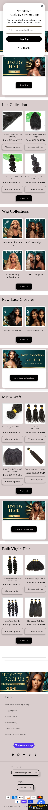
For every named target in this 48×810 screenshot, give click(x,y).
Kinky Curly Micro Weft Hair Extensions (12, 428)
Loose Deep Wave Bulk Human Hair (12, 580)
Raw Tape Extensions (24, 378)
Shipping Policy (12, 710)
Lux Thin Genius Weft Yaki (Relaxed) (12, 136)
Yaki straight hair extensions (35, 469)
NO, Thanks (24, 47)
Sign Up (24, 39)
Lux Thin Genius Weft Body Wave (13, 178)
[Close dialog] (42, 6)
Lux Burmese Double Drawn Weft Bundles (35, 178)
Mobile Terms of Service (15, 735)
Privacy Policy (11, 723)
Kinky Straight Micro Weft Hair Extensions (12, 470)
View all (24, 198)
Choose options (12, 147)
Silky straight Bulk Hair (35, 621)
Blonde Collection (12, 242)
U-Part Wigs (34, 274)
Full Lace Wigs (33, 242)
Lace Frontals (34, 330)
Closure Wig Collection (12, 276)
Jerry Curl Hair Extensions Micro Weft (35, 428)
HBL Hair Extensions (17, 806)
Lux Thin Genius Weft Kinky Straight (35, 136)
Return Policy (11, 717)
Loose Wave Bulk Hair (13, 621)
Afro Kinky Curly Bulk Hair (35, 579)
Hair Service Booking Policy (17, 704)
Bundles (24, 85)
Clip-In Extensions (24, 529)
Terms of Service (12, 729)
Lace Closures (11, 330)
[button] (41, 803)
